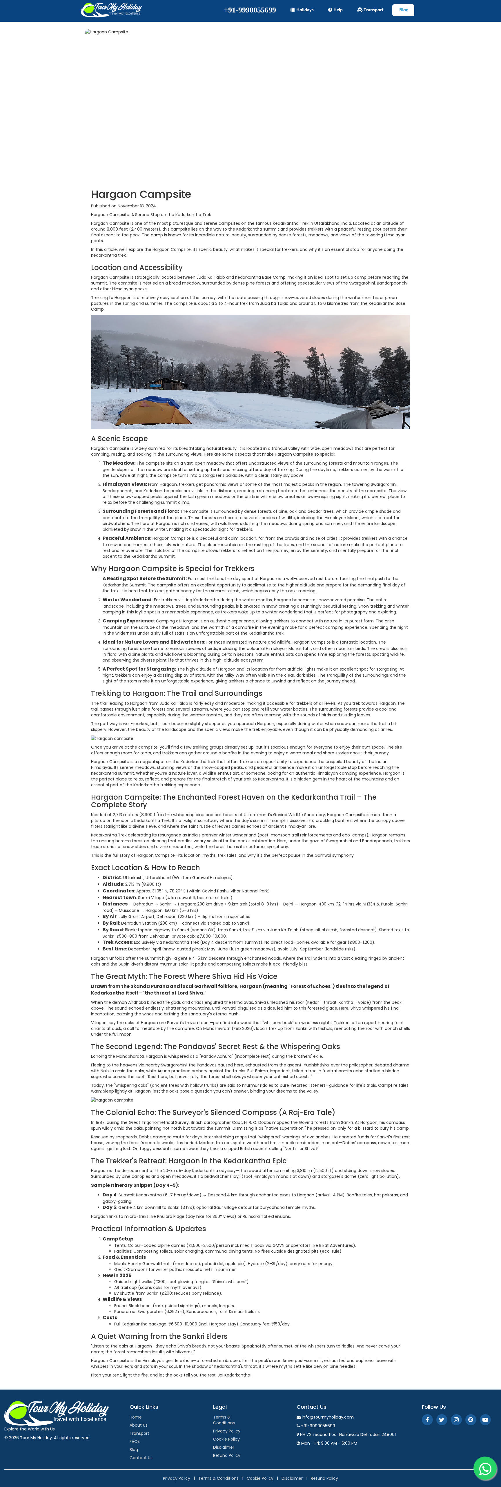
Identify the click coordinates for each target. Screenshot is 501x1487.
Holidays (304, 10)
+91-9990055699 (250, 10)
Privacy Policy (226, 1431)
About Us (139, 1425)
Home (136, 1417)
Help (337, 10)
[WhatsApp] (485, 1468)
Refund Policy (226, 1455)
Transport (373, 10)
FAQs (135, 1441)
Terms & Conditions (224, 1420)
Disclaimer (223, 1447)
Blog (403, 10)
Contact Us (141, 1458)
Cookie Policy (226, 1439)
